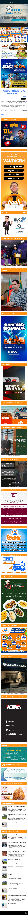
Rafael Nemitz (7, 2)
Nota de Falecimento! (12, 903)
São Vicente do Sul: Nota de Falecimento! (15, 866)
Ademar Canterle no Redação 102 (14, 92)
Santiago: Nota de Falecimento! (14, 859)
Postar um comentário (4, 114)
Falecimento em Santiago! (13, 822)
